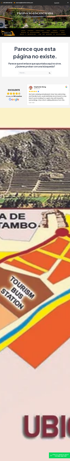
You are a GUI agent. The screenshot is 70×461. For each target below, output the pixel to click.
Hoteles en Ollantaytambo (30, 32)
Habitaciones (40, 30)
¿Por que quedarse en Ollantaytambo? (52, 34)
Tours (48, 30)
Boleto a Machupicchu (28, 34)
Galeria (62, 30)
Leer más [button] (32, 102)
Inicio (31, 20)
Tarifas (55, 30)
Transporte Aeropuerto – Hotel (53, 32)
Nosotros (30, 30)
